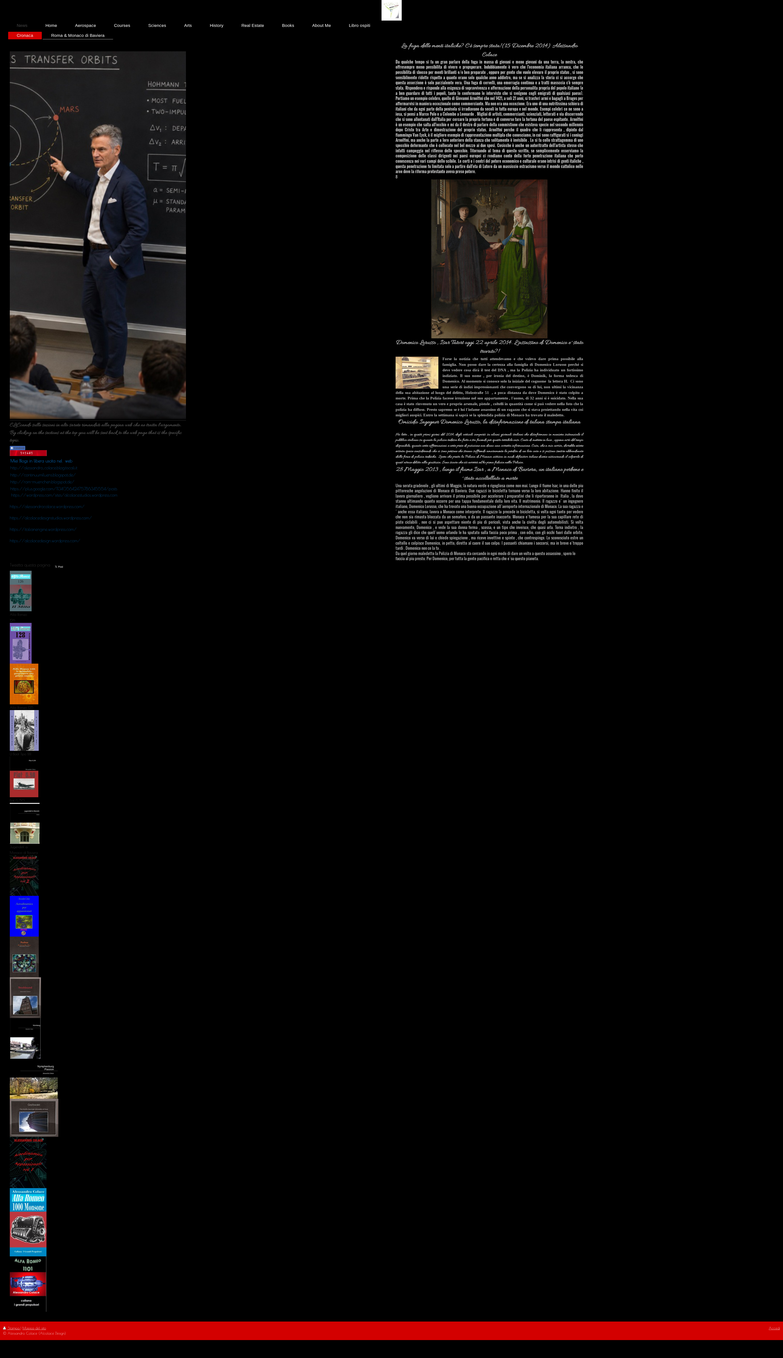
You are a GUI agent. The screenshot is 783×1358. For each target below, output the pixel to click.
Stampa (14, 1328)
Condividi (18, 448)
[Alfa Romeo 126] (21, 591)
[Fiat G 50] (24, 777)
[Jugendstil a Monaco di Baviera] (25, 823)
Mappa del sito (34, 1328)
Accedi (774, 1328)
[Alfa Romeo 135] (24, 684)
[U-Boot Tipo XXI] (24, 730)
